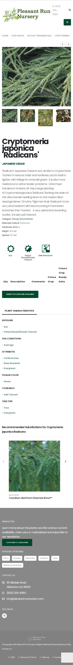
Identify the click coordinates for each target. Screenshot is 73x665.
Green (7, 381)
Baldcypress (14, 495)
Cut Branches (11, 358)
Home (5, 35)
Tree (6, 407)
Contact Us (59, 657)
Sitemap (45, 657)
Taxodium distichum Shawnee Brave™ (30, 498)
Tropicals (44, 558)
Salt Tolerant (11, 394)
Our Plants (18, 35)
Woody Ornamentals (39, 35)
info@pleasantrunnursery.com (25, 599)
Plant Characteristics (19, 310)
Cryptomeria (62, 35)
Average (9, 345)
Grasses (17, 558)
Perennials (30, 558)
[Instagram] (4, 615)
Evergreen (9, 368)
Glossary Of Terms (28, 657)
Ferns (6, 558)
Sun (10, 255)
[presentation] (6, 76)
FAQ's (12, 657)
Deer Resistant (45, 255)
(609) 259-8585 (56, 10)
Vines (55, 558)
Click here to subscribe (17, 542)
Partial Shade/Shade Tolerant (28, 257)
